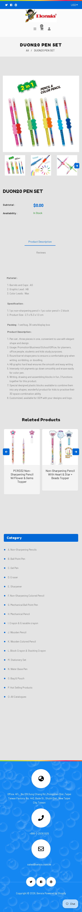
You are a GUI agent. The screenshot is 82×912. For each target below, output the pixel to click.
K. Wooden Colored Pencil (22, 641)
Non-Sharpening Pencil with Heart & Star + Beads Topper (60, 474)
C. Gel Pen (13, 567)
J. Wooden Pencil (17, 632)
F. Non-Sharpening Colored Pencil (26, 595)
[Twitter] (7, 5)
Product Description (40, 241)
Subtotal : (9, 204)
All (27, 50)
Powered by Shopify (55, 893)
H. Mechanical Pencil (19, 614)
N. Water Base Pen (17, 669)
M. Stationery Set (17, 659)
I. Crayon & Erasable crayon (23, 623)
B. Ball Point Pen (16, 558)
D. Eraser (13, 577)
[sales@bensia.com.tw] (41, 850)
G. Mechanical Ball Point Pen (23, 604)
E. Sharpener (15, 586)
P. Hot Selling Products (20, 687)
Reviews (41, 252)
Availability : (10, 213)
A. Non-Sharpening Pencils (22, 549)
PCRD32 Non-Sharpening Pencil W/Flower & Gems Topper (21, 476)
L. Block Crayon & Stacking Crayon (27, 650)
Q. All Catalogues (17, 696)
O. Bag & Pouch (16, 678)
